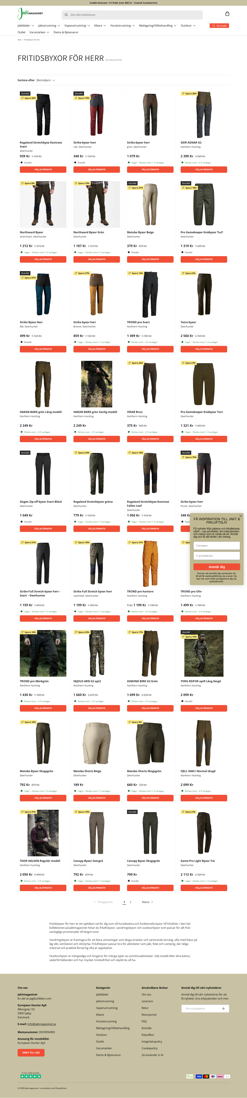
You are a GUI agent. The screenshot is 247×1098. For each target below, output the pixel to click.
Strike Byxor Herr (31, 322)
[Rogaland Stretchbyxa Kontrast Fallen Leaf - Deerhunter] (150, 474)
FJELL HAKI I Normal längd (198, 771)
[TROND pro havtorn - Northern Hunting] (150, 563)
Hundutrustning (120, 25)
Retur (145, 1008)
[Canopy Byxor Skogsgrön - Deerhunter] (150, 833)
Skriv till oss (31, 1052)
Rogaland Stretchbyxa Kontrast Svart (41, 144)
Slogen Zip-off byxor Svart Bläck (41, 502)
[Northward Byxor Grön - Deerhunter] (96, 204)
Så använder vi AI (152, 1055)
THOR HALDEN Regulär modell (40, 861)
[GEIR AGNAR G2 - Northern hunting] (204, 114)
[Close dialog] (241, 516)
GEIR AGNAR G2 (191, 142)
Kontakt (147, 1028)
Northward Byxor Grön (88, 232)
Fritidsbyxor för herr (32, 40)
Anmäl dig (217, 567)
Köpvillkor (148, 1035)
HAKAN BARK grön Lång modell (41, 412)
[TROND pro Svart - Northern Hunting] (150, 294)
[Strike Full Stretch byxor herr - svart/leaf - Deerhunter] (96, 563)
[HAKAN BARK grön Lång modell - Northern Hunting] (43, 384)
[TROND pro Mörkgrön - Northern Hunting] (43, 653)
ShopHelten (61, 1088)
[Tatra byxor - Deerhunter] (204, 294)
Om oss (146, 994)
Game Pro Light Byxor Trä (198, 861)
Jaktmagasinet (31, 1088)
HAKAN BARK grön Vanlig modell (95, 412)
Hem (19, 40)
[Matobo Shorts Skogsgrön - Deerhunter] (150, 743)
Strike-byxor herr (84, 142)
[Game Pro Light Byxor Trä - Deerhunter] (204, 833)
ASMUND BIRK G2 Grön (142, 681)
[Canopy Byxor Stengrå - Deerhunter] (96, 833)
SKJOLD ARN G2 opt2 (87, 681)
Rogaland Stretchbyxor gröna (93, 502)
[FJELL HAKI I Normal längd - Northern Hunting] (204, 743)
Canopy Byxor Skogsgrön (143, 861)
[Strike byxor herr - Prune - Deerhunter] (204, 474)
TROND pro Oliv (191, 591)
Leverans (147, 1001)
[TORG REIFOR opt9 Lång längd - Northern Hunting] (204, 653)
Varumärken (37, 32)
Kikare (98, 25)
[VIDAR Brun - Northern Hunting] (150, 384)
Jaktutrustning (47, 25)
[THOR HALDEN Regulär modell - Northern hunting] (43, 833)
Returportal (149, 1014)
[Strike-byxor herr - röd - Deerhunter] (96, 114)
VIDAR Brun (135, 412)
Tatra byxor (188, 322)
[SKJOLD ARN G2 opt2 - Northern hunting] (96, 653)
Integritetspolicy (152, 1041)
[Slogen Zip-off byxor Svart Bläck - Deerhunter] (43, 474)
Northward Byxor (31, 232)
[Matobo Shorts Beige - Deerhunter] (96, 743)
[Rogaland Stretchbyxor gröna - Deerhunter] (96, 474)
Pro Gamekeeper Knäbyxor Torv (202, 412)
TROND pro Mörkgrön (34, 681)
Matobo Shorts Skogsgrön (144, 771)
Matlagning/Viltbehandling (156, 25)
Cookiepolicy (150, 1048)
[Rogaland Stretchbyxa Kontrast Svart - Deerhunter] (43, 114)
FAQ (144, 1021)
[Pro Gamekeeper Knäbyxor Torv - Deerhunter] (204, 384)
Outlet (22, 32)
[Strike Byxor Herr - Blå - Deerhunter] (43, 294)
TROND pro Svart (138, 322)
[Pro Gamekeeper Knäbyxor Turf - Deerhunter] (204, 204)
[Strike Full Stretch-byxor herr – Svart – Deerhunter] (43, 563)
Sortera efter (26, 80)
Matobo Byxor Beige (140, 232)
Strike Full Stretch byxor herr (92, 591)
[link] (103, 902)
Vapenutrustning (75, 25)
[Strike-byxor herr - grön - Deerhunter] (150, 114)
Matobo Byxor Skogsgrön (36, 771)
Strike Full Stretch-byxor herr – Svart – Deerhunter (40, 593)
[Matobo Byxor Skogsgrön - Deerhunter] (43, 743)
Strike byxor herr (84, 322)
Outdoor (186, 25)
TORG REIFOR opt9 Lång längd (201, 681)
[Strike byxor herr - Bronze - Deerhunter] (96, 294)
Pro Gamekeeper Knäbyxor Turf (202, 232)
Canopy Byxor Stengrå (88, 861)
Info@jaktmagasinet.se (42, 1024)
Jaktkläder (24, 25)
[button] (227, 13)
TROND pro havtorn (140, 591)
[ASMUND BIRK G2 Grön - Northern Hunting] (150, 653)
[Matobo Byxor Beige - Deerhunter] (150, 204)
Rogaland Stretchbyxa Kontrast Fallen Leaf (148, 504)
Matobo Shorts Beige (87, 771)
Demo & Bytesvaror (66, 32)
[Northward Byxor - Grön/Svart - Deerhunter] (43, 204)
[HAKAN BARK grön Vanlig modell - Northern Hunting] (96, 384)
